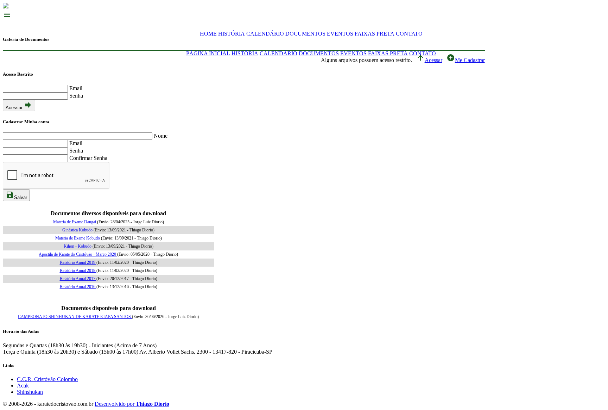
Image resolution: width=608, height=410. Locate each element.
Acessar (429, 60)
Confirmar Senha (88, 158)
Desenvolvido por (132, 404)
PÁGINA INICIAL (208, 53)
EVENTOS (340, 34)
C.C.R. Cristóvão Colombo (47, 379)
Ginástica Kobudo (78, 230)
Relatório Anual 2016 (78, 286)
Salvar (16, 195)
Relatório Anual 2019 (78, 262)
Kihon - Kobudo (78, 246)
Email (75, 88)
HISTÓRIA (231, 34)
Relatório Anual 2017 (78, 278)
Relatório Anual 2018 (78, 270)
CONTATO (409, 34)
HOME (208, 34)
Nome (160, 136)
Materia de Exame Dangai (75, 221)
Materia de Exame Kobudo (78, 238)
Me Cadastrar (465, 60)
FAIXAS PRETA (374, 34)
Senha (76, 96)
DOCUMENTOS (305, 34)
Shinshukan (30, 392)
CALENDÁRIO (265, 34)
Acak (23, 386)
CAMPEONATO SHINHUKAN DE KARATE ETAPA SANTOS (75, 316)
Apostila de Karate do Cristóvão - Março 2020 (78, 254)
